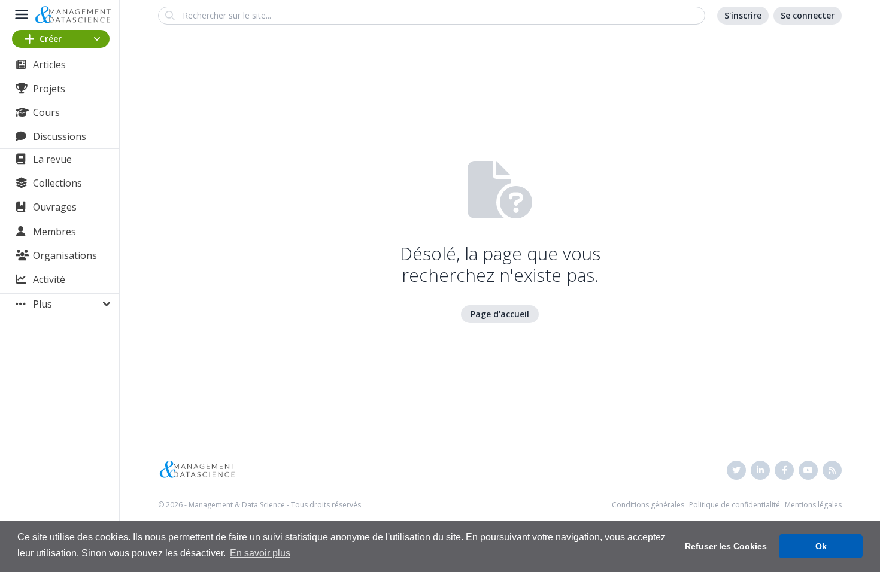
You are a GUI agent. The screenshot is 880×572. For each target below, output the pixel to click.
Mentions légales (813, 505)
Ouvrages (55, 207)
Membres (54, 231)
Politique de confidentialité (734, 505)
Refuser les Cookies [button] (726, 546)
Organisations (65, 255)
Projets (49, 88)
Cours (46, 112)
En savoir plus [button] (260, 553)
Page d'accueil (500, 314)
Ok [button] (821, 546)
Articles (49, 64)
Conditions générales (648, 505)
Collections (57, 183)
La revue (52, 159)
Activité (49, 279)
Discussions (59, 136)
